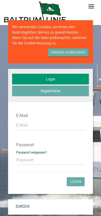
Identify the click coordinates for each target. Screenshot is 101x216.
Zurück (23, 206)
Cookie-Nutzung (37, 43)
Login (50, 79)
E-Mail (22, 115)
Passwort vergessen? (31, 152)
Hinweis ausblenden (68, 52)
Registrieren (51, 91)
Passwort (25, 144)
